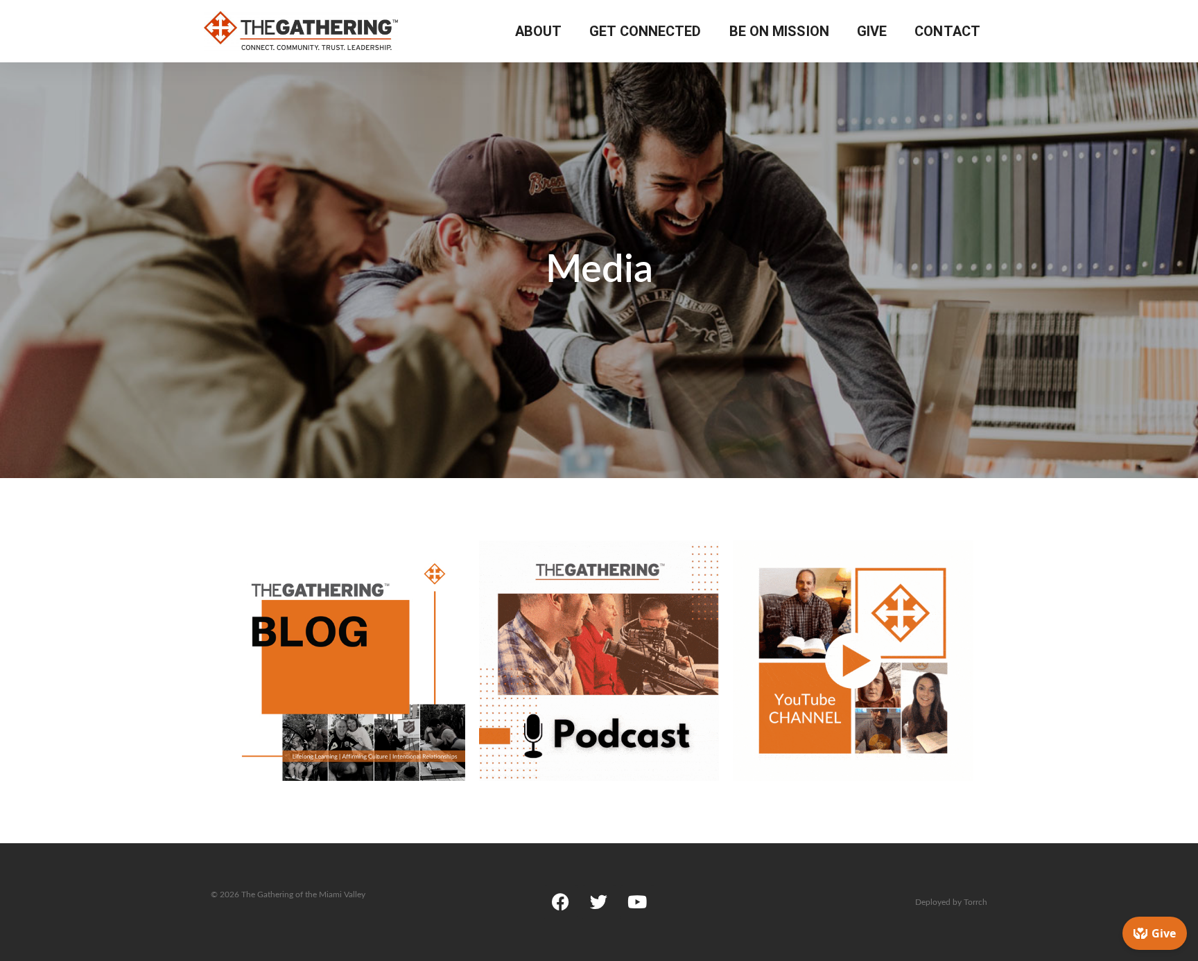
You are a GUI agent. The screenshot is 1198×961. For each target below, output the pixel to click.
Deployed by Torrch (951, 902)
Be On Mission (779, 31)
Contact (947, 31)
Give (872, 31)
